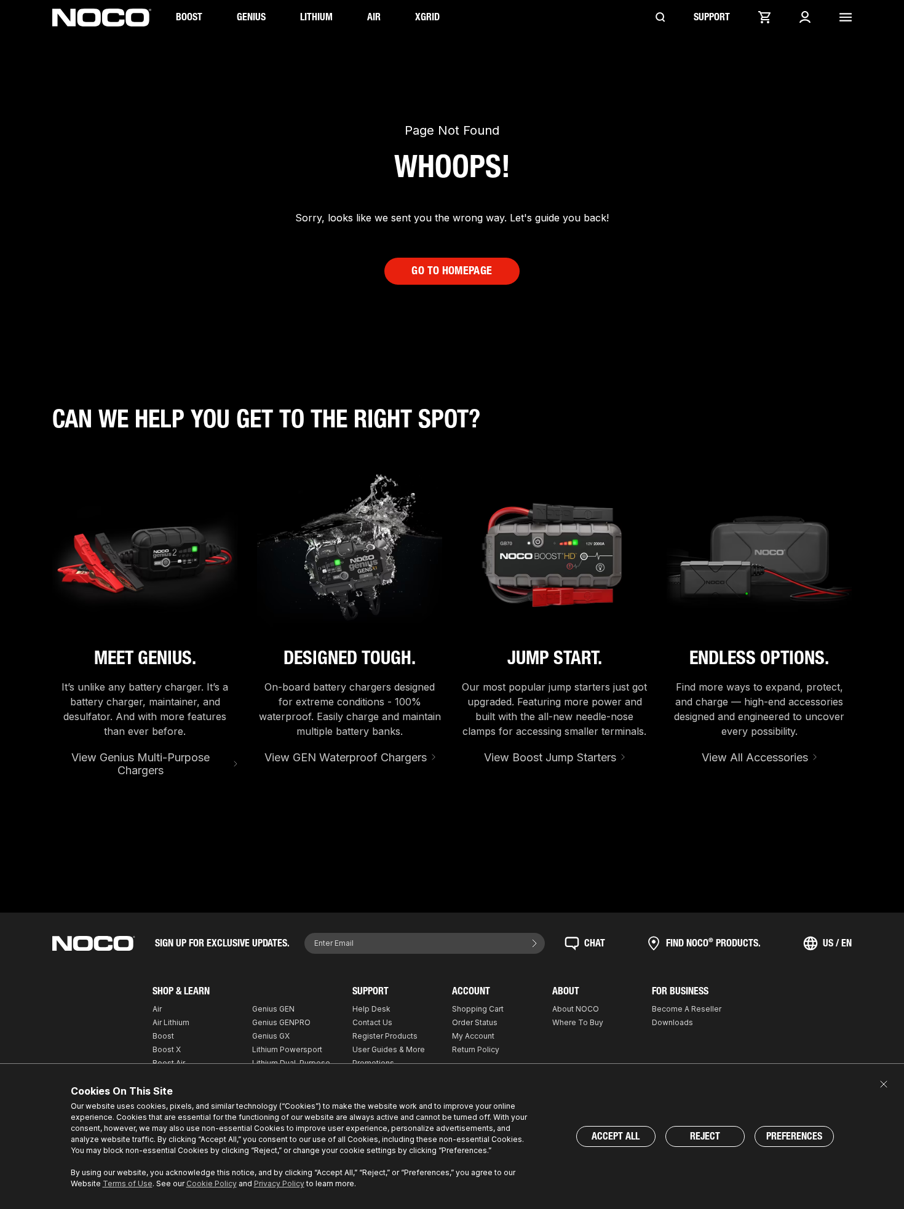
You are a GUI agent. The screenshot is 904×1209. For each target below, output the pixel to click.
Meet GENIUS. (145, 658)
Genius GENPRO (281, 1022)
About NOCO (575, 1008)
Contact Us (372, 1022)
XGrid (427, 17)
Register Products (385, 1036)
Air (374, 17)
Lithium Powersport (287, 1049)
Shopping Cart (478, 1008)
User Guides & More (388, 1049)
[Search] (660, 17)
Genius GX (271, 1036)
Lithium (316, 17)
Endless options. (759, 658)
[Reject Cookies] (883, 1084)
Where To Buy (577, 1022)
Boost (189, 17)
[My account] (805, 17)
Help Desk (371, 1008)
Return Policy (475, 1049)
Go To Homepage (451, 270)
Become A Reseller (686, 1008)
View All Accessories (755, 757)
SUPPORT (712, 17)
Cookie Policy (211, 1183)
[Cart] (764, 17)
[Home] (101, 17)
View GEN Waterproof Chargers (345, 757)
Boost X (167, 1049)
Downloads (672, 1022)
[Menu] (845, 17)
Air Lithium (171, 1022)
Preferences (794, 1136)
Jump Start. (554, 658)
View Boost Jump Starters (550, 757)
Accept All (616, 1136)
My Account (473, 1036)
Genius (251, 17)
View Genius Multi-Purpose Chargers (140, 764)
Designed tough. (349, 658)
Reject (705, 1136)
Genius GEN (273, 1008)
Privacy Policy (279, 1183)
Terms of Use (128, 1183)
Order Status (475, 1022)
